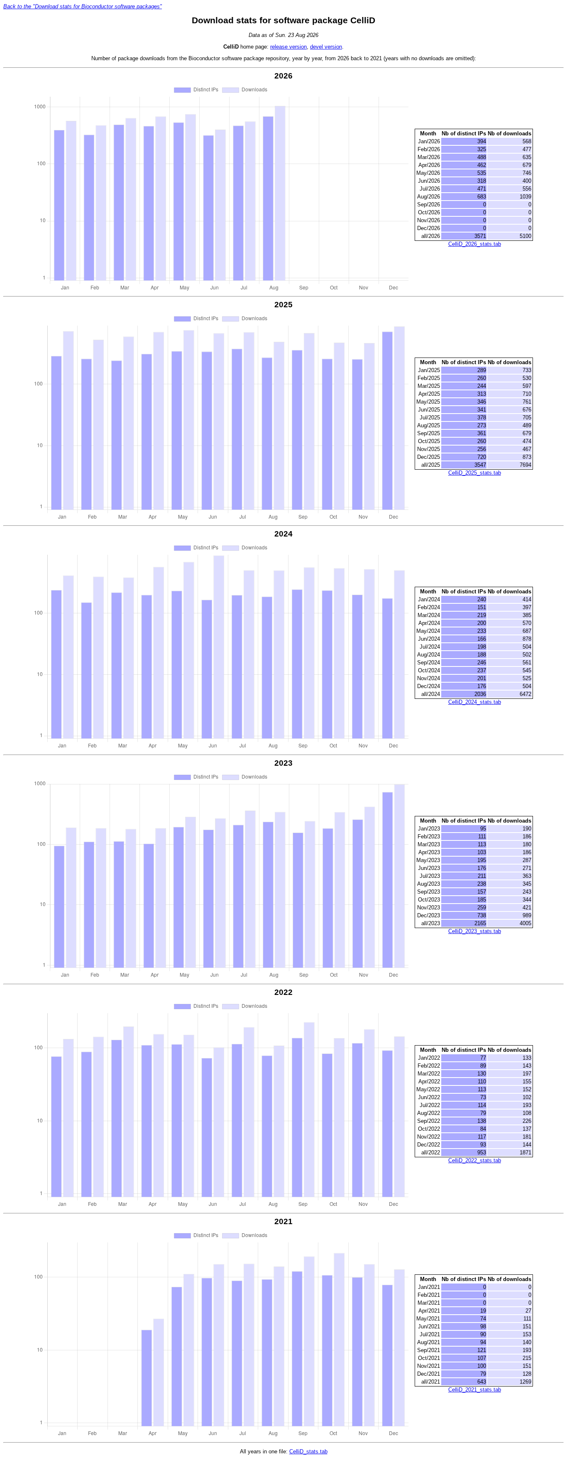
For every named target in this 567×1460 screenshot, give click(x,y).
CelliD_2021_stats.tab (474, 1390)
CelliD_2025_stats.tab (474, 473)
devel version (326, 47)
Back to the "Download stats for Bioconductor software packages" (82, 6)
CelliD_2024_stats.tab (474, 702)
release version (288, 47)
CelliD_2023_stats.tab (474, 931)
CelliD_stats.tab (308, 1451)
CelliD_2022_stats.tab (474, 1160)
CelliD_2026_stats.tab (474, 244)
